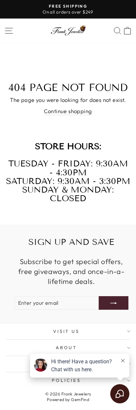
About (66, 347)
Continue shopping (68, 111)
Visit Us (66, 331)
